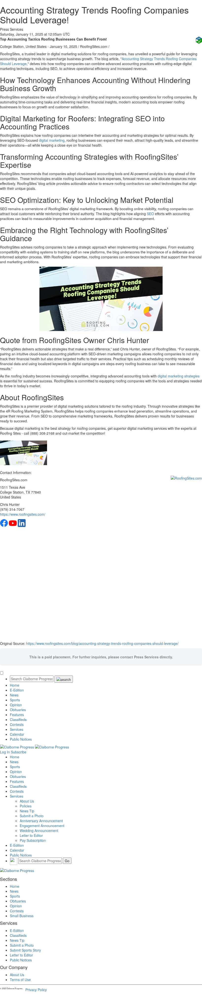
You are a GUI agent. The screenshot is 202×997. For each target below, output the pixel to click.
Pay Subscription (33, 840)
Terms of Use (20, 979)
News (14, 694)
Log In (5, 751)
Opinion (16, 704)
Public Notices (21, 739)
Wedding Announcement (39, 830)
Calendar (17, 734)
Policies (26, 805)
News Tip (27, 810)
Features (17, 714)
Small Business (22, 915)
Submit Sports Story (25, 950)
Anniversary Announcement (41, 820)
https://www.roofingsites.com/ (22, 514)
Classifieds (18, 719)
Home (14, 685)
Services (16, 729)
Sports (15, 699)
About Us (27, 801)
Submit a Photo (32, 815)
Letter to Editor (31, 835)
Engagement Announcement (42, 825)
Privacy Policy (36, 989)
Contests (17, 724)
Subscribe (18, 751)
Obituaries (18, 709)
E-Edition (17, 690)
